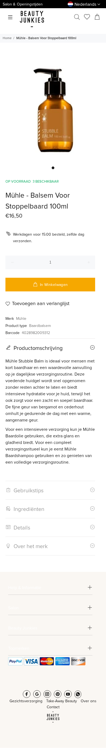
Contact (53, 707)
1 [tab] (53, 167)
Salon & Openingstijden (23, 4)
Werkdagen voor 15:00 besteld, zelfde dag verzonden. (48, 238)
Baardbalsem (40, 326)
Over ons (88, 701)
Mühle (21, 319)
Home (7, 38)
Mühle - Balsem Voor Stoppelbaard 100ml (46, 38)
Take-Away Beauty (61, 701)
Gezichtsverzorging (26, 701)
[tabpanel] (53, 109)
